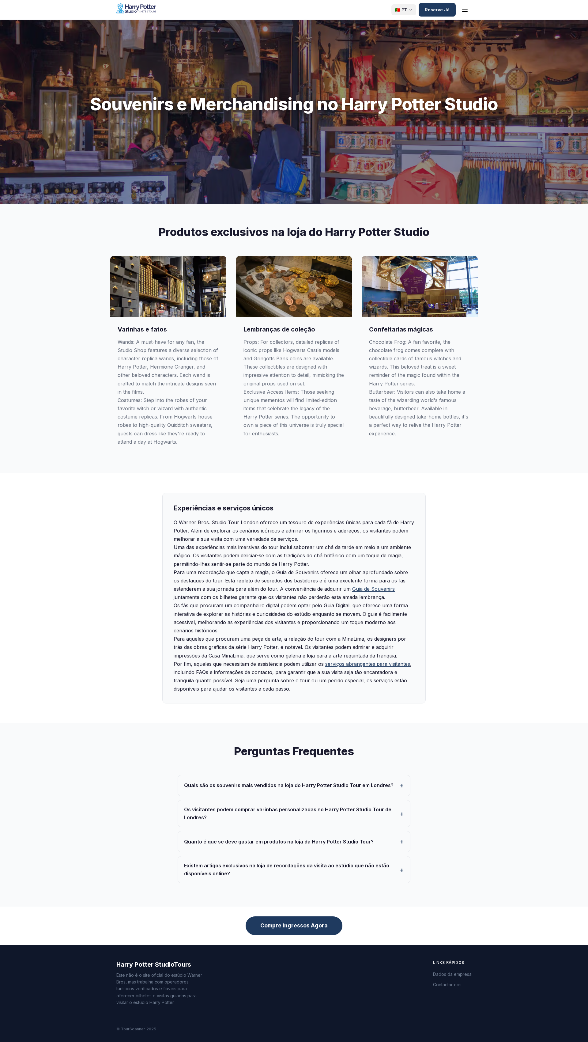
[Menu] (465, 10)
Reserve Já (437, 9)
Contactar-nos (447, 984)
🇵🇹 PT (401, 10)
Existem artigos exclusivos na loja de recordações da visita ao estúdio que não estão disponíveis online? (286, 869)
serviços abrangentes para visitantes (367, 664)
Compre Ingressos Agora (294, 925)
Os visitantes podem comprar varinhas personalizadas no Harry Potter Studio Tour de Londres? (287, 813)
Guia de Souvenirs (373, 589)
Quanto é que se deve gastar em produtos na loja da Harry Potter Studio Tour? (279, 842)
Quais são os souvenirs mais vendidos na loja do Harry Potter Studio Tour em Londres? (289, 785)
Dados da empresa (452, 974)
